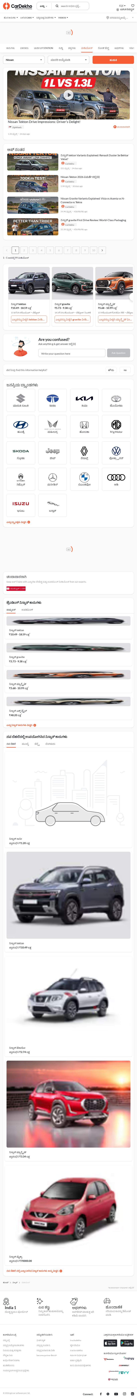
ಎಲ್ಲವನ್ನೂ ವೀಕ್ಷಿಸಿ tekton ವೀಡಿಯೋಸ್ (29, 319)
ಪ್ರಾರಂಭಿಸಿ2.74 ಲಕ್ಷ (19, 1051)
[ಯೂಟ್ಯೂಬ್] (116, 1394)
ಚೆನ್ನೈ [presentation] (37, 743)
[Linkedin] (132, 1394)
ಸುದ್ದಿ (61, 48)
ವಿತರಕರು (24, 48)
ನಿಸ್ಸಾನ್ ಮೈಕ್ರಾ (15, 1256)
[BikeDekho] (109, 1359)
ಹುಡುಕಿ (113, 59)
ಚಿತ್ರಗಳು (72, 48)
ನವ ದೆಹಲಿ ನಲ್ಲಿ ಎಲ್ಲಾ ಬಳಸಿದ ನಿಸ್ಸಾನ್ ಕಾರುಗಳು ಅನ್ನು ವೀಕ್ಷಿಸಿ (32, 1270)
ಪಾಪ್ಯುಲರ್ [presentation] (11, 609)
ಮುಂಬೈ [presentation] (25, 743)
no (125, 370)
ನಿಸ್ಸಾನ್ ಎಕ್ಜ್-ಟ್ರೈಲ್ (18, 710)
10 (93, 250)
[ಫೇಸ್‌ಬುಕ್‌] (101, 1394)
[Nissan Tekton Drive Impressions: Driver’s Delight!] (68, 95)
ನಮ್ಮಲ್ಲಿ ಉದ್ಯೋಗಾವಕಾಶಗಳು (13, 1345)
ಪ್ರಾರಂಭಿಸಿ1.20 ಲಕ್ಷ (19, 843)
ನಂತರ (102, 250)
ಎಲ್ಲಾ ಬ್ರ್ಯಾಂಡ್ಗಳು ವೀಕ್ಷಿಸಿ (16, 522)
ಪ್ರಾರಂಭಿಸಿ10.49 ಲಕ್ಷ (20, 947)
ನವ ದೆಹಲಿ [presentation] (11, 743)
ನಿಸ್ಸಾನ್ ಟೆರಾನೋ (17, 1047)
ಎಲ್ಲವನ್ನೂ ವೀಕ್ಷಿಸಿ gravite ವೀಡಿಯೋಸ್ (73, 319)
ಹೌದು (111, 370)
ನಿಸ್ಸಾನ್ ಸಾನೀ (15, 838)
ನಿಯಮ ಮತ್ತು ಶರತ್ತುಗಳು (12, 1350)
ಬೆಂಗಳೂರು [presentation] (50, 743)
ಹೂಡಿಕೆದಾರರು (8, 1365)
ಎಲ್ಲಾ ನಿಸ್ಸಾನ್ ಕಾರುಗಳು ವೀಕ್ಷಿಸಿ (19, 725)
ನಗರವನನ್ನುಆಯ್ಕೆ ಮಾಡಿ (120, 17)
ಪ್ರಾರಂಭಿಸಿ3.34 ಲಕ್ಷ (19, 1156)
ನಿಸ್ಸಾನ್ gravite (62, 304)
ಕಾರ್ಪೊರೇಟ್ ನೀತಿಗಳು (11, 1360)
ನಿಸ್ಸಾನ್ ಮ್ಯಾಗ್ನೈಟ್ (106, 304)
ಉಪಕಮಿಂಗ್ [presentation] (27, 609)
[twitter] (108, 1394)
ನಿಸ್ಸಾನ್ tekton (18, 304)
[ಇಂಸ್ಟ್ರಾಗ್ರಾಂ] (124, 1394)
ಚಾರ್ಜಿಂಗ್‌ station (43, 48)
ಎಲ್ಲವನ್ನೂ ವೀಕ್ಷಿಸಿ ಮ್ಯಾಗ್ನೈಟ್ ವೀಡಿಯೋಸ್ (116, 319)
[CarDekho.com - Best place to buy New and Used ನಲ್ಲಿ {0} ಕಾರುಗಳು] (17, 6)
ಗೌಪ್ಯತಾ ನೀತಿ (7, 1355)
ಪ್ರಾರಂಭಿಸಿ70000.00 (20, 1260)
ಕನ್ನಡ (121, 5)
